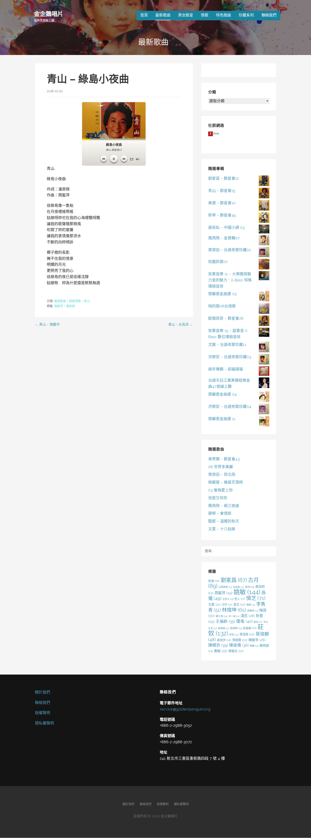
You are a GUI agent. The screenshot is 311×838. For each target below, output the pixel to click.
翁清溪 (223, 628)
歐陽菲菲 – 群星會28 (225, 318)
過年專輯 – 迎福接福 (225, 369)
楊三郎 (221, 616)
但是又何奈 (217, 498)
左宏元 (227, 599)
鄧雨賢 (239, 640)
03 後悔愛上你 (220, 490)
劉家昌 (234, 580)
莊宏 (233, 634)
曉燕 (250, 604)
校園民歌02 (218, 261)
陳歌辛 (257, 640)
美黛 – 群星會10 (221, 203)
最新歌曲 (162, 15)
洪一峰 (233, 616)
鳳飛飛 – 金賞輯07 (224, 238)
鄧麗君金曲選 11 (221, 419)
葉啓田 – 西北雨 (221, 474)
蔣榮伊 (224, 640)
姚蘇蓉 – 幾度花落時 (225, 482)
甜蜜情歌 (75, 301)
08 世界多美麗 (220, 467)
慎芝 (256, 598)
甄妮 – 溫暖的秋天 (223, 521)
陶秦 (254, 645)
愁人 (239, 599)
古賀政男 (225, 587)
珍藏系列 (246, 15)
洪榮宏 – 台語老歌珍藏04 (229, 406)
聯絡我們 (269, 15)
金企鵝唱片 (48, 14)
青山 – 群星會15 (221, 190)
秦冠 (258, 622)
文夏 (214, 604)
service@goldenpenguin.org (185, 709)
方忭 (227, 604)
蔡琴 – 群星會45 (222, 215)
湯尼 (248, 616)
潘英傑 (70, 306)
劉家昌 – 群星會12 (223, 178)
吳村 (249, 586)
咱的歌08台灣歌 (222, 306)
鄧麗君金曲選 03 (222, 294)
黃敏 (220, 651)
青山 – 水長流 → (180, 324)
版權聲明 (42, 712)
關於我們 (42, 692)
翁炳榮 (236, 628)
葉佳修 (247, 634)
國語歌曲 (60, 301)
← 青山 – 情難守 (47, 324)
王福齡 (225, 621)
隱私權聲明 (44, 723)
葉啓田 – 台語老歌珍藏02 (229, 250)
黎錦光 (236, 651)
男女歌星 (185, 15)
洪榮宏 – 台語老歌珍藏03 (229, 357)
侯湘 (214, 581)
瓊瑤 (244, 621)
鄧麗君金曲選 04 (222, 394)
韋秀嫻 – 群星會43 (224, 459)
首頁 (144, 15)
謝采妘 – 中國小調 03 (226, 227)
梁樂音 (252, 610)
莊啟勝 (249, 628)
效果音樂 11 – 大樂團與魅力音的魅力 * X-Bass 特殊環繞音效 (230, 280)
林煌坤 (234, 610)
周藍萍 (58, 306)
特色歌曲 (223, 15)
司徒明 (238, 587)
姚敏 (247, 592)
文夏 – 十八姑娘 (221, 529)
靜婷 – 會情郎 (219, 513)
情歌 (204, 15)
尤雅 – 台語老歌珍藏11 (227, 344)
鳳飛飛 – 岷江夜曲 (223, 505)
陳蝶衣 (218, 645)
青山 (87, 301)
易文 (239, 604)
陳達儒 (239, 645)
